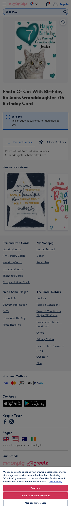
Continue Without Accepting (35, 495)
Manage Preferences (35, 503)
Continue (35, 488)
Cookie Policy (55, 481)
